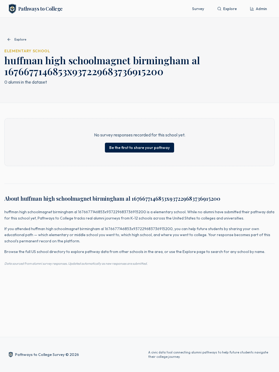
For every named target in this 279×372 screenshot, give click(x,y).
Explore (230, 8)
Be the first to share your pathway (139, 147)
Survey (198, 8)
